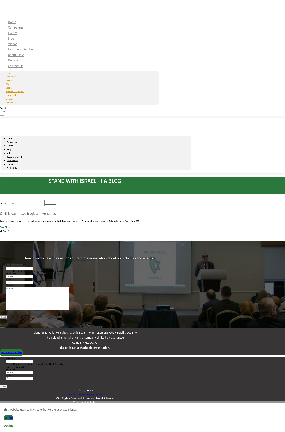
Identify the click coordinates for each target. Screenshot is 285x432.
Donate (13, 60)
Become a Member (21, 49)
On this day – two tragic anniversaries (28, 213)
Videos (12, 44)
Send (3, 317)
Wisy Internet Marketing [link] (84, 402)
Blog (11, 38)
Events (12, 33)
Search (3, 108)
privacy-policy (84, 390)
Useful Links (16, 55)
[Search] (2, 115)
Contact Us (15, 66)
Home (12, 22)
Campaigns (15, 27)
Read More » (5, 227)
